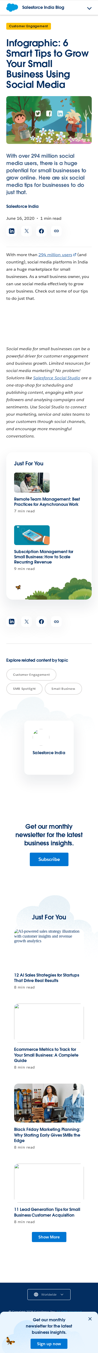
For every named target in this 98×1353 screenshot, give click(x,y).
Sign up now (49, 1343)
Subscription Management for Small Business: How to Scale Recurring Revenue (43, 557)
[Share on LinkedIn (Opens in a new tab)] (11, 231)
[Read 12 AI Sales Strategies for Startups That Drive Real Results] (49, 948)
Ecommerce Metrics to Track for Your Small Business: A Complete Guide (46, 1055)
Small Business (63, 688)
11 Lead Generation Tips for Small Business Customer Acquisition (47, 1212)
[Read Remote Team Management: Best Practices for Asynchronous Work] (32, 483)
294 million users (55, 254)
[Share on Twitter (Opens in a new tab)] (26, 231)
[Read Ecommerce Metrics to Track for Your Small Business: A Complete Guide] (49, 1023)
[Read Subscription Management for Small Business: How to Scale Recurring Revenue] (32, 535)
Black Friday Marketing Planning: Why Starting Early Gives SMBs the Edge (47, 1135)
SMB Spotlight (24, 688)
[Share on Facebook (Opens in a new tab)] (41, 231)
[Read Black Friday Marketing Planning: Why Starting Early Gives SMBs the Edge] (49, 1103)
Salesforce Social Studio (56, 378)
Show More (49, 1237)
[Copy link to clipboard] (56, 231)
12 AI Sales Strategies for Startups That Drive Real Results (46, 977)
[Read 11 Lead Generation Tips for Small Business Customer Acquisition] (49, 1183)
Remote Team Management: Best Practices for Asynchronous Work (47, 501)
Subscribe (49, 859)
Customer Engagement (28, 26)
